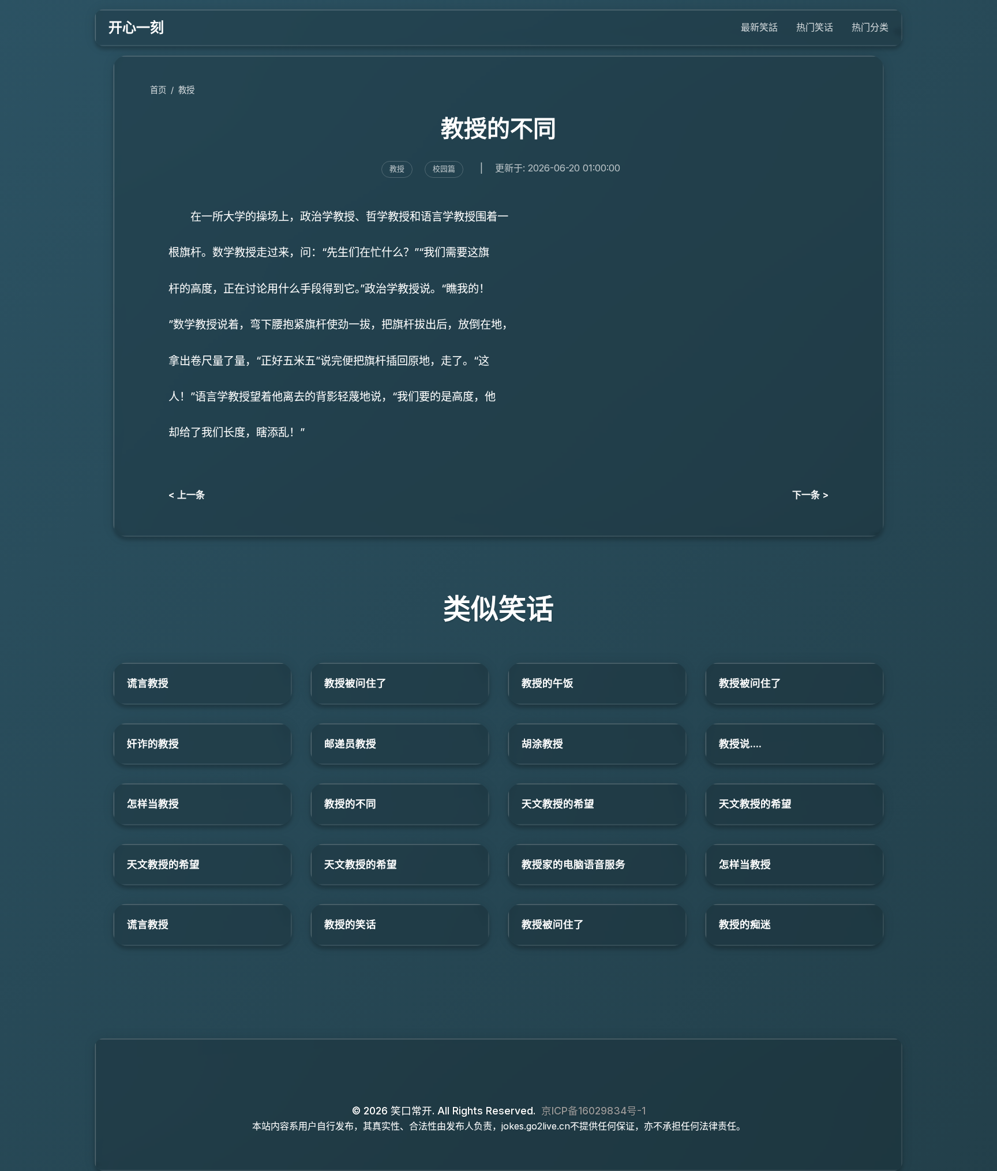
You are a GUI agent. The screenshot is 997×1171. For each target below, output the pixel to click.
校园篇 (444, 168)
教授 (186, 90)
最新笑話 (759, 27)
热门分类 (870, 27)
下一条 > (810, 494)
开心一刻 (136, 27)
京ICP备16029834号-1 (593, 1111)
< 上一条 (186, 494)
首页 (158, 90)
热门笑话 (814, 27)
